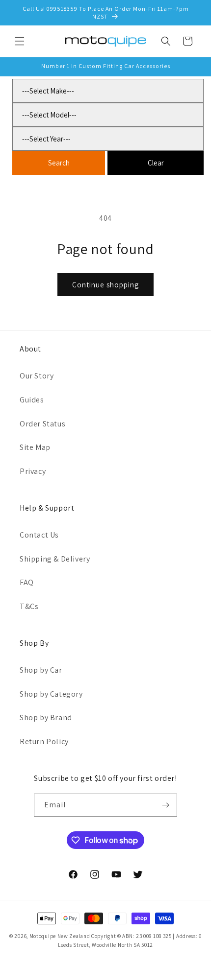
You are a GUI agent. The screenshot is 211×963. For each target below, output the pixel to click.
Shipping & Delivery (55, 559)
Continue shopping (105, 284)
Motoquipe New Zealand (59, 936)
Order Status (42, 424)
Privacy (33, 471)
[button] (19, 41)
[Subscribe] (166, 805)
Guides (32, 400)
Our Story (36, 376)
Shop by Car (41, 670)
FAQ (27, 582)
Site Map (35, 447)
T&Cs (29, 606)
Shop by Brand (46, 717)
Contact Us (39, 535)
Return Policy (44, 741)
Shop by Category (51, 694)
